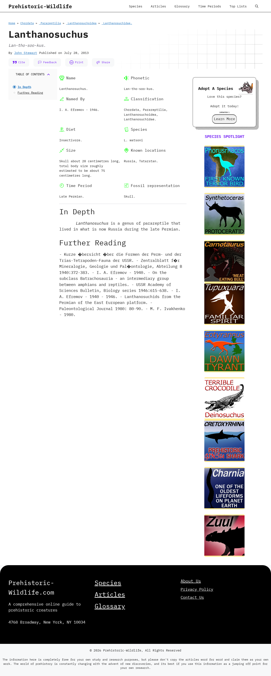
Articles (158, 6)
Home (11, 23)
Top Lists (238, 6)
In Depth (24, 87)
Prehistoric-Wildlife (40, 6)
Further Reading (30, 93)
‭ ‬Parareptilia (50, 23)
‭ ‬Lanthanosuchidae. (117, 23)
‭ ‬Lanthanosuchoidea (81, 23)
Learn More (224, 119)
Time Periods (209, 6)
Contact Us (192, 597)
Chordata (27, 23)
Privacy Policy (197, 589)
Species (135, 6)
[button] (257, 6)
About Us (191, 581)
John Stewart (25, 53)
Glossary (182, 6)
